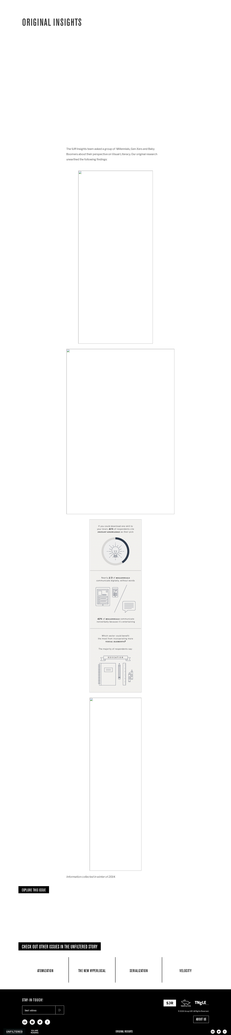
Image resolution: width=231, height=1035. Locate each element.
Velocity (185, 970)
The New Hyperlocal (92, 970)
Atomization (45, 970)
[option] (53, 914)
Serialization (139, 970)
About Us (201, 1019)
